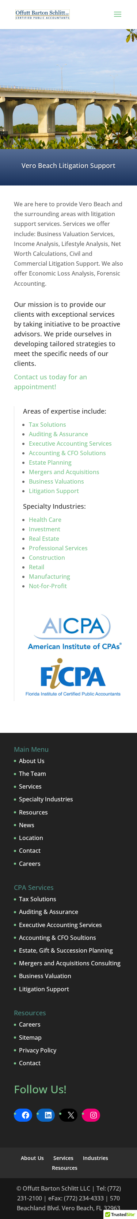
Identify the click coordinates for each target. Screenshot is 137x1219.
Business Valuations (56, 481)
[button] (117, 19)
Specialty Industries (46, 799)
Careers (30, 864)
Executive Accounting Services (70, 443)
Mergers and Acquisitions (64, 472)
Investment (44, 529)
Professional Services (58, 548)
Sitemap (30, 1038)
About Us (32, 761)
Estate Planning (50, 462)
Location (31, 838)
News (26, 825)
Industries (95, 1157)
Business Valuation (45, 976)
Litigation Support (54, 491)
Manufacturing (49, 577)
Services (30, 786)
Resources (33, 812)
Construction (47, 558)
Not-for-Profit (48, 586)
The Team (32, 774)
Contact (30, 851)
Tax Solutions (47, 425)
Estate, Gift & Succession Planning (66, 950)
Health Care (45, 520)
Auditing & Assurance (58, 434)
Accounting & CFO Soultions (57, 938)
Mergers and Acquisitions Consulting (70, 963)
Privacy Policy (37, 1050)
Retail (36, 567)
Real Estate (44, 539)
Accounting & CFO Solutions (67, 453)
